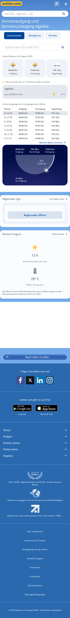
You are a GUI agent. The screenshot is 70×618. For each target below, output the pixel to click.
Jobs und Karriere (35, 531)
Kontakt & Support (35, 558)
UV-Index (53, 35)
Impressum (35, 567)
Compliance (35, 576)
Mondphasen (35, 35)
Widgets (7, 436)
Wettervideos (10, 449)
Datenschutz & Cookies (35, 540)
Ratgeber (8, 455)
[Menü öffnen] (64, 3)
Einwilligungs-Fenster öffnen (35, 549)
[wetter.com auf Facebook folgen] (20, 380)
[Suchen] (63, 14)
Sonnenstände (14, 35)
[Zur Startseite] (13, 3)
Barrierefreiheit (35, 585)
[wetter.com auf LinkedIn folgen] (40, 380)
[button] (35, 430)
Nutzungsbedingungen (35, 594)
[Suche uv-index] (62, 47)
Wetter (7, 430)
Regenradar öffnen (35, 215)
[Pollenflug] (56, 3)
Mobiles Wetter (11, 443)
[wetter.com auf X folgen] (30, 381)
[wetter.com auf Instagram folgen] (50, 380)
